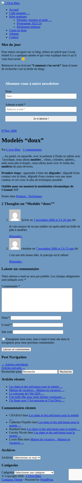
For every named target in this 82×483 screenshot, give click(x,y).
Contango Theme (12, 479)
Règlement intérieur (28, 26)
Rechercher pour (12, 371)
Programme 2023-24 (29, 23)
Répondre (16, 236)
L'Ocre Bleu (33, 476)
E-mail (7, 324)
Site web (7, 331)
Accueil (13, 9)
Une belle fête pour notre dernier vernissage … (37, 397)
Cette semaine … (19, 13)
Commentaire (11, 286)
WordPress (46, 479)
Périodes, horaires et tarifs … (34, 20)
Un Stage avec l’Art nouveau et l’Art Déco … (37, 400)
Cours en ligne (18, 30)
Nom (8, 91)
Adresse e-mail (15, 104)
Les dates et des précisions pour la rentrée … (36, 386)
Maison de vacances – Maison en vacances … (36, 390)
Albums (14, 33)
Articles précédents (15, 364)
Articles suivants (13, 368)
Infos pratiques (18, 16)
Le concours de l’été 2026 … (26, 393)
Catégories (8, 472)
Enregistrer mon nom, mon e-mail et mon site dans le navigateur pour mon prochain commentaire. (35, 340)
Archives (7, 457)
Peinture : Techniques (29, 196)
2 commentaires (32, 149)
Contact (13, 37)
